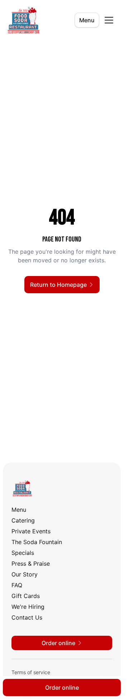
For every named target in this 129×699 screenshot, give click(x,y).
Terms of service (30, 672)
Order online (62, 687)
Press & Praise (30, 563)
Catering (23, 520)
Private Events (31, 531)
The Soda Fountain (36, 542)
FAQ (16, 585)
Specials (22, 552)
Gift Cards (25, 595)
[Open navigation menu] (109, 20)
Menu (87, 20)
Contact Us (26, 617)
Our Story (24, 574)
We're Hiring (27, 606)
